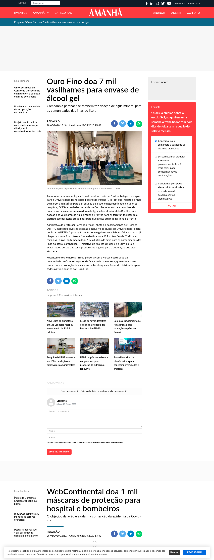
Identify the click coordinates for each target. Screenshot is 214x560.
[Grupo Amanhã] (105, 12)
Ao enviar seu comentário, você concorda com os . (85, 443)
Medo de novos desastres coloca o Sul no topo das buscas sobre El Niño (93, 325)
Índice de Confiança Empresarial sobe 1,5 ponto (25, 501)
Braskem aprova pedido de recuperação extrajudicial (27, 109)
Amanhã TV (41, 12)
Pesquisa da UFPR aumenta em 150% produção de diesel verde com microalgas (61, 361)
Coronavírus (65, 295)
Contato (193, 12)
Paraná (78, 295)
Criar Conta (193, 3)
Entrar (179, 3)
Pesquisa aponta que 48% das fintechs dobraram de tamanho (26, 533)
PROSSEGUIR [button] (194, 552)
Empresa (51, 295)
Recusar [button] (174, 552)
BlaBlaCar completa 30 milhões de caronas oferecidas (26, 517)
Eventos (20, 12)
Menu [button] (23, 3)
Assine (176, 12)
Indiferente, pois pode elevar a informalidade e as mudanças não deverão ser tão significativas (171, 191)
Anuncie (159, 12)
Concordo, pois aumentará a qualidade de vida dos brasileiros (171, 145)
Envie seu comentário (59, 452)
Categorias (63, 12)
